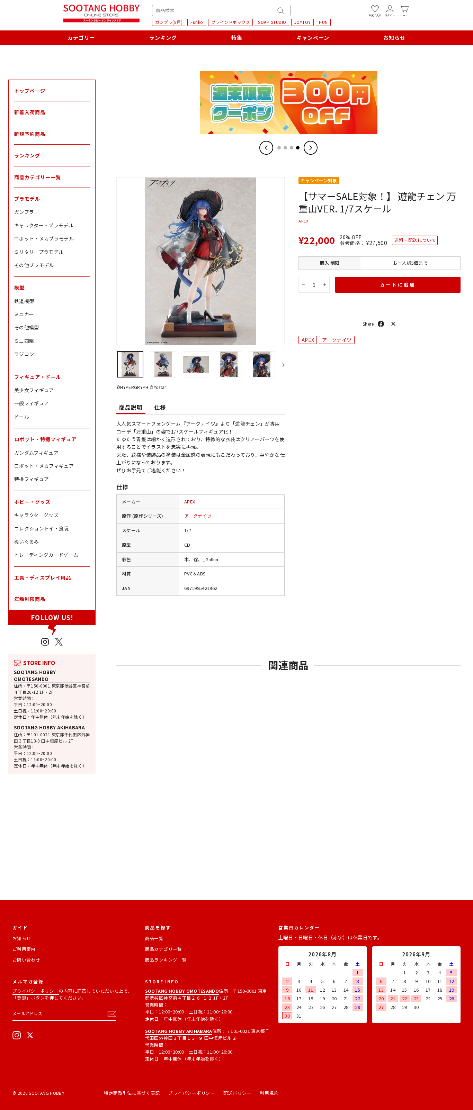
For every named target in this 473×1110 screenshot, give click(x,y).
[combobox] (221, 10)
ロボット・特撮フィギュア (45, 439)
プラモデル (27, 198)
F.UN (323, 22)
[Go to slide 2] (285, 147)
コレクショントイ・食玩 (41, 528)
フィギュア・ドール (37, 376)
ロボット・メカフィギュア (44, 465)
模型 (19, 287)
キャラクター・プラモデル (43, 225)
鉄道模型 (24, 301)
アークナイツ (198, 515)
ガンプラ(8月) (168, 22)
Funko (196, 22)
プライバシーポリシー (35, 991)
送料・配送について (415, 240)
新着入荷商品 (29, 112)
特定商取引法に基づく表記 (132, 1093)
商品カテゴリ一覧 (163, 949)
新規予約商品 (29, 133)
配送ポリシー (237, 1093)
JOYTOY (302, 22)
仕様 (160, 407)
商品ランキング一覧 (166, 959)
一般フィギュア (31, 403)
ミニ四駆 (24, 340)
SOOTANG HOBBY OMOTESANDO (35, 675)
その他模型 (26, 327)
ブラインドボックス (230, 22)
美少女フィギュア (34, 389)
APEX (189, 501)
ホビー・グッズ (32, 501)
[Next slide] (311, 148)
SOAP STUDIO (272, 22)
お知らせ (394, 37)
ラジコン (24, 354)
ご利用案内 (24, 949)
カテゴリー (81, 37)
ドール (21, 416)
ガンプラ (24, 211)
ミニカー (24, 314)
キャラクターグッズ (36, 514)
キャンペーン (312, 37)
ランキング (163, 37)
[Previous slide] (266, 148)
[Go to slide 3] (291, 147)
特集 (236, 37)
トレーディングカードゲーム (46, 554)
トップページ (29, 90)
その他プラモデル (34, 265)
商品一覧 (154, 938)
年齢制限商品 (29, 598)
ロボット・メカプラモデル (44, 238)
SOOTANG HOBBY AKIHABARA (49, 727)
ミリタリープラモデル (39, 251)
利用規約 (269, 1093)
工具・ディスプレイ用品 (42, 577)
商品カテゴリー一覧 (37, 177)
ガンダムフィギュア (36, 452)
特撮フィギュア (31, 478)
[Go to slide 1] (279, 147)
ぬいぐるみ (26, 541)
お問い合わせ (26, 959)
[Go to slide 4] (298, 147)
